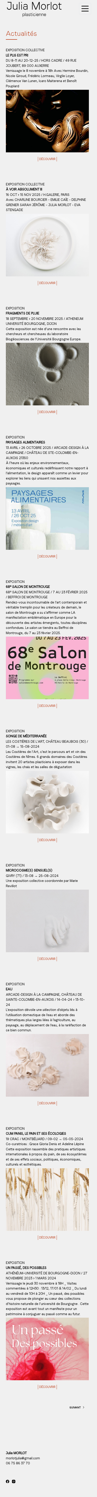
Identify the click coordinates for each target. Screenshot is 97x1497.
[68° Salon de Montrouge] (47, 668)
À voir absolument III (24, 189)
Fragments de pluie (22, 313)
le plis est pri (17, 55)
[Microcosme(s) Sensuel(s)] (47, 921)
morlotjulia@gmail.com (23, 1458)
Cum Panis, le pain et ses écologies (36, 1134)
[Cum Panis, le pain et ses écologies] (47, 1199)
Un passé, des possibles (26, 1268)
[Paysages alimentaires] (47, 518)
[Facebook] (7, 1481)
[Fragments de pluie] (47, 374)
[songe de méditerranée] (47, 802)
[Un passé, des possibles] (47, 1349)
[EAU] (47, 1065)
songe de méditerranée (26, 736)
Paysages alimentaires (25, 442)
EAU (9, 989)
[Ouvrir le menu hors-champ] (85, 8)
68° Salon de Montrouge (28, 587)
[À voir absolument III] (47, 245)
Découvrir (47, 159)
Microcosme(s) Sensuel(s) (29, 870)
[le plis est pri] (47, 121)
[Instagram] (13, 1481)
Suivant (75, 1407)
